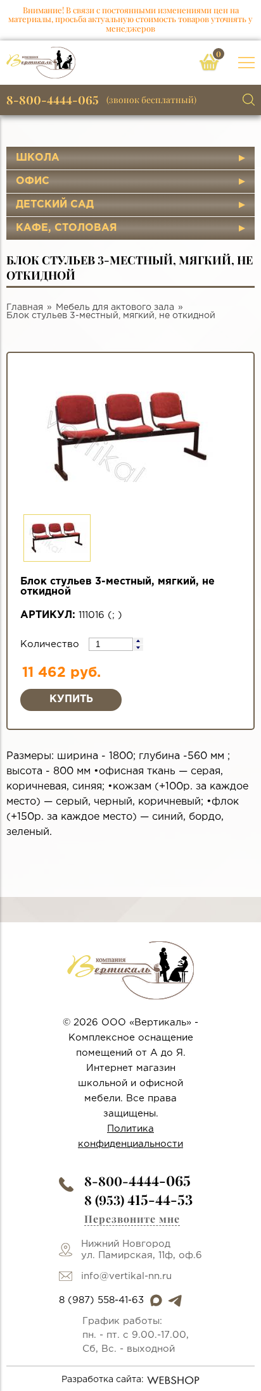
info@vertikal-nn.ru (126, 1276)
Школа (38, 158)
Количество (51, 644)
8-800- (137, 1180)
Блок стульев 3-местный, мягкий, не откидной (110, 315)
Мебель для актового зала (115, 307)
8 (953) (138, 1199)
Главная (24, 307)
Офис (32, 181)
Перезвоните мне (132, 1218)
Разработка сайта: (102, 1379)
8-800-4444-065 (52, 100)
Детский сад (55, 204)
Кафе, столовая (66, 228)
